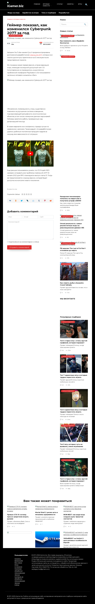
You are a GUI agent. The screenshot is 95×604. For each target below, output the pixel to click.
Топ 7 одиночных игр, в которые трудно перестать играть (73, 376)
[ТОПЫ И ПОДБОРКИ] (74, 337)
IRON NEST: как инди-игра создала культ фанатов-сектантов (74, 517)
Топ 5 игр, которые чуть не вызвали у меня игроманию (71, 445)
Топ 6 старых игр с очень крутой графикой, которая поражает (73, 480)
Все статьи (18, 563)
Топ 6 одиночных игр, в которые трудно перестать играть (73, 411)
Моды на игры (14, 13)
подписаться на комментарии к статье (24, 242)
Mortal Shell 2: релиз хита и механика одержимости (46, 513)
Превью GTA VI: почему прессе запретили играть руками (18, 517)
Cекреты (70, 4)
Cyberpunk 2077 (36, 55)
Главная (37, 4)
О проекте (18, 567)
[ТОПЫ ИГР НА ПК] (74, 220)
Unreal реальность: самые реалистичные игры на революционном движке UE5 (72, 226)
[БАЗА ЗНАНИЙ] (74, 279)
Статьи (59, 4)
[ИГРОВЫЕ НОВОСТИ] (74, 193)
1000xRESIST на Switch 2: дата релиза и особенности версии (75, 540)
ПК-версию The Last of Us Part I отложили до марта (73, 249)
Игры (80, 4)
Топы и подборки (48, 13)
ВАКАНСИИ (19, 561)
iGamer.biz (15, 6)
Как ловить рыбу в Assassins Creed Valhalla (72, 284)
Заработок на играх (30, 13)
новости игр (12, 189)
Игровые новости (19, 19)
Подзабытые (64, 13)
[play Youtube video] (30, 153)
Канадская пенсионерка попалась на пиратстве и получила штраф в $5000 (70, 199)
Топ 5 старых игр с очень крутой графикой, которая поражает (73, 342)
